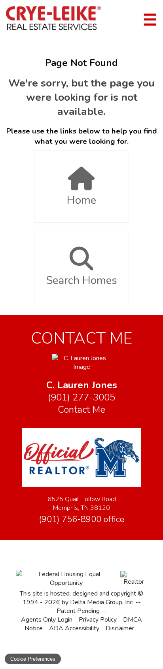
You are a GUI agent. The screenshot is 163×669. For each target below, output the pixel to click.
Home (81, 200)
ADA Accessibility (74, 628)
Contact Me (81, 409)
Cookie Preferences (32, 659)
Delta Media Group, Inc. (102, 602)
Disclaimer (120, 628)
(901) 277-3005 (81, 397)
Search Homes (81, 280)
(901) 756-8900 (81, 519)
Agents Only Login (46, 619)
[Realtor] (133, 581)
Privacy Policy (98, 619)
